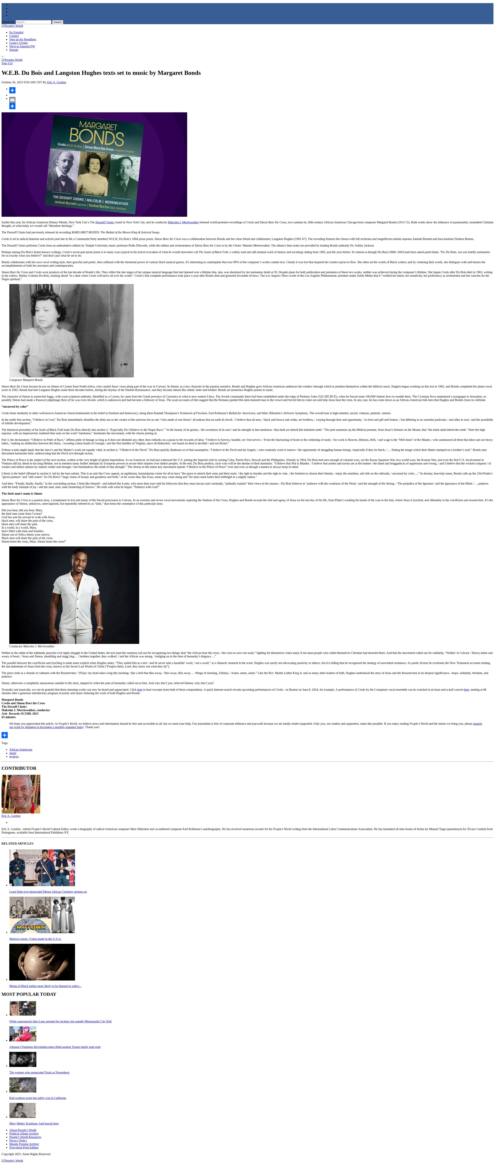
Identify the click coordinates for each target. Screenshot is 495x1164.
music (12, 753)
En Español (16, 32)
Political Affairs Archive (24, 1133)
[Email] (251, 100)
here (140, 689)
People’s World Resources (25, 1137)
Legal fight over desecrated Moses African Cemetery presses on (48, 891)
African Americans (20, 749)
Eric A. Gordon (56, 82)
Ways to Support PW (22, 46)
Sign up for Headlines (22, 39)
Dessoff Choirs (105, 222)
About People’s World (22, 1130)
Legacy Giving (18, 42)
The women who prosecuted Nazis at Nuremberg (39, 1072)
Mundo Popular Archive (24, 1144)
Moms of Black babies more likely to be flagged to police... (45, 986)
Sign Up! (7, 63)
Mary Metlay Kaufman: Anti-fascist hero (34, 1123)
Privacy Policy (18, 1140)
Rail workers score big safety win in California (37, 1098)
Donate (13, 49)
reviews (14, 756)
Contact (14, 36)
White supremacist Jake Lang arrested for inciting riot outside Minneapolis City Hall (60, 1021)
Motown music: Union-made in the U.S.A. (35, 938)
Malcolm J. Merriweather (183, 222)
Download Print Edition (23, 1147)
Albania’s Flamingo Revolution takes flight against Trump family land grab (55, 1047)
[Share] (251, 90)
